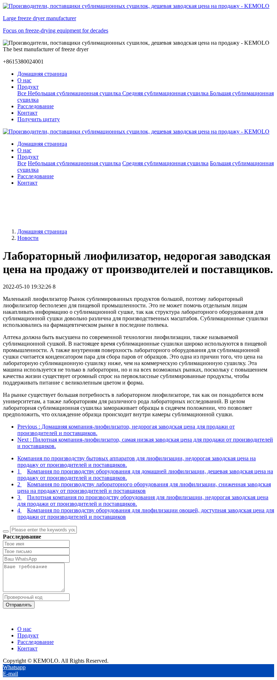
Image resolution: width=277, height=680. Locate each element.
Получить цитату (38, 119)
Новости (28, 238)
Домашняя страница (42, 74)
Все (22, 93)
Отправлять (19, 604)
